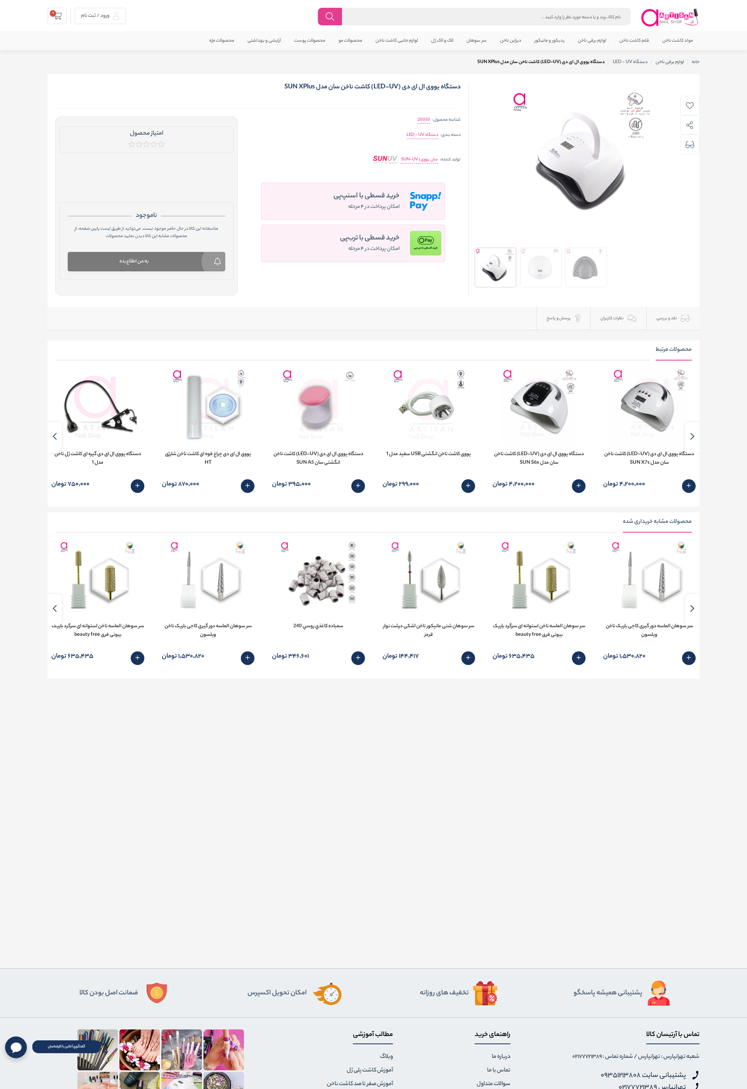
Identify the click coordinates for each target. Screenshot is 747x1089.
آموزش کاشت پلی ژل (370, 1070)
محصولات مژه (221, 41)
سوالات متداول (493, 1084)
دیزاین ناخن (510, 41)
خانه (696, 62)
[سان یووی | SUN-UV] (385, 160)
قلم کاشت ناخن (634, 41)
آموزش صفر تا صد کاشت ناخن (360, 1084)
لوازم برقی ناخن (592, 41)
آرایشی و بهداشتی (264, 41)
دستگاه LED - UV (422, 135)
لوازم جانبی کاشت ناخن (396, 41)
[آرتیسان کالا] (670, 17)
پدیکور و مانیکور (550, 41)
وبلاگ (386, 1057)
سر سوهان (476, 41)
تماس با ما (498, 1070)
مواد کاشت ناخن (677, 41)
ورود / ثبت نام (95, 16)
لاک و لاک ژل (442, 41)
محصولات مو (350, 41)
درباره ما (501, 1057)
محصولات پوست (309, 41)
